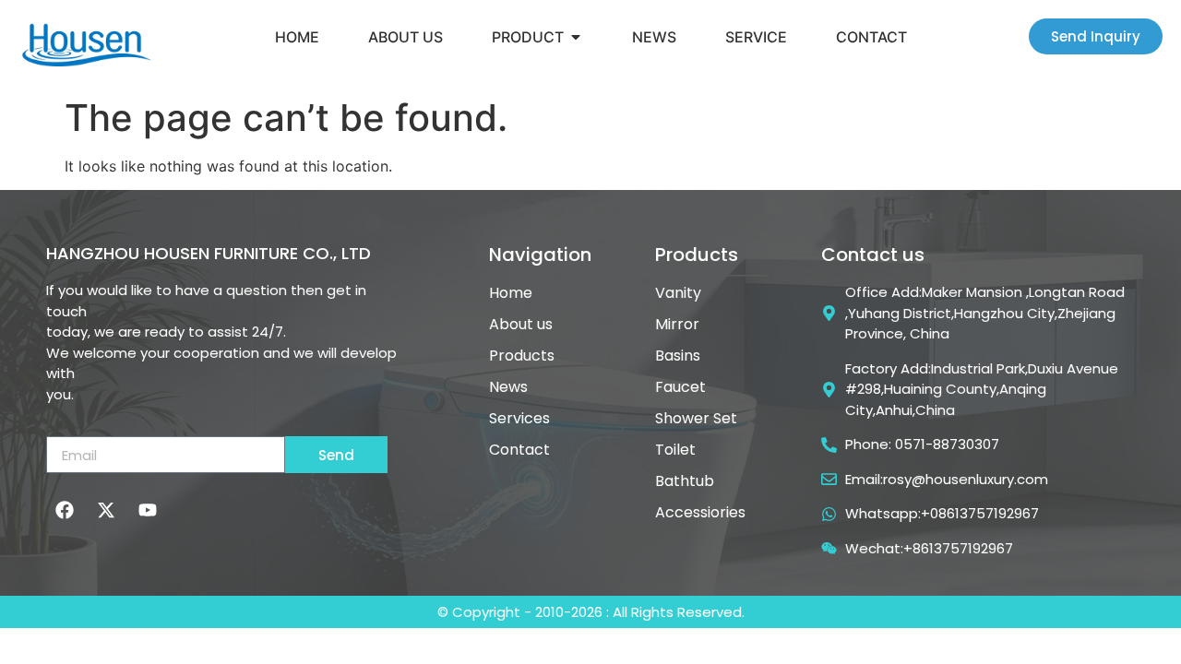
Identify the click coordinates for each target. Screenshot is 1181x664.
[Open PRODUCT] (575, 37)
